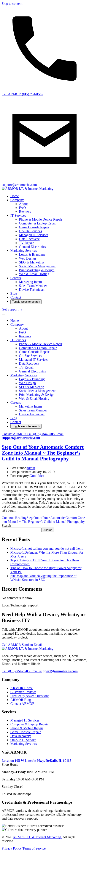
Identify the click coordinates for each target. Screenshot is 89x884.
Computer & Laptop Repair (38, 223)
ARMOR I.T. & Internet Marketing (37, 837)
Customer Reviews (23, 692)
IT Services (18, 215)
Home (14, 196)
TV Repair (26, 243)
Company (17, 200)
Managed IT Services (33, 235)
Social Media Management (37, 266)
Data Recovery (29, 239)
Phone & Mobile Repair (26, 728)
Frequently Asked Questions (29, 696)
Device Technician (31, 289)
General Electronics (32, 247)
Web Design (27, 258)
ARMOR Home (21, 688)
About (23, 204)
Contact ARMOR (14, 434)
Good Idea (37, 476)
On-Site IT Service (23, 740)
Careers (15, 278)
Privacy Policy (12, 848)
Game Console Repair (34, 227)
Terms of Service (34, 848)
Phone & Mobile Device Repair (40, 219)
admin (31, 468)
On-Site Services (30, 231)
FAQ (22, 208)
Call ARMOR (12, 645)
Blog (13, 293)
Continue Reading (43, 519)
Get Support (12, 309)
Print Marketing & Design (36, 270)
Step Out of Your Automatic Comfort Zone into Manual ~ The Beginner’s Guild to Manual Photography (43, 453)
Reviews (25, 211)
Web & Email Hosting (34, 274)
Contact (15, 297)
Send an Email (32, 645)
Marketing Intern (30, 282)
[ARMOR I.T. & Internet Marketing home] (27, 188)
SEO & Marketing (31, 262)
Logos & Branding (32, 254)
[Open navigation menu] (3, 314)
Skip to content (12, 3)
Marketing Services (23, 250)
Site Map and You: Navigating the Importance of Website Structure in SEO (43, 578)
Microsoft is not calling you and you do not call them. (46, 548)
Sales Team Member (33, 286)
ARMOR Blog (20, 700)
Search (6, 525)
